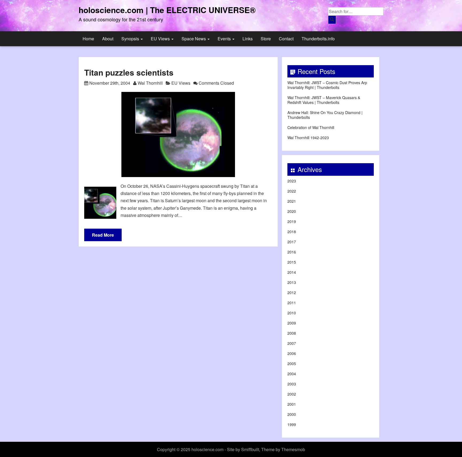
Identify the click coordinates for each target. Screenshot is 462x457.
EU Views (161, 39)
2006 (291, 353)
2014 (291, 272)
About (107, 39)
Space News (194, 39)
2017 (291, 241)
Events (225, 39)
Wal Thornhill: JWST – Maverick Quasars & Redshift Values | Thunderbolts (323, 100)
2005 (291, 363)
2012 (291, 292)
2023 (291, 180)
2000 (291, 414)
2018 (291, 231)
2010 (291, 312)
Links (247, 39)
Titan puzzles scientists (129, 72)
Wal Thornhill (150, 83)
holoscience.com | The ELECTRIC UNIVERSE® (167, 9)
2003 (291, 383)
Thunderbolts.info (318, 39)
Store (266, 39)
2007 (291, 343)
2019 (291, 221)
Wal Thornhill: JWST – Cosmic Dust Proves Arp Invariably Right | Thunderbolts (327, 85)
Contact (286, 39)
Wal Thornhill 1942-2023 (308, 137)
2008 (291, 333)
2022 (291, 191)
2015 (291, 262)
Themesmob (293, 449)
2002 (291, 394)
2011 (291, 302)
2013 (291, 282)
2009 (291, 323)
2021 (291, 201)
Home (88, 39)
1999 (291, 424)
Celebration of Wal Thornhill (310, 127)
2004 (291, 373)
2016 (291, 252)
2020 (291, 211)
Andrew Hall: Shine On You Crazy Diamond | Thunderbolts (325, 115)
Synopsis (130, 39)
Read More (103, 235)
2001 (291, 404)
